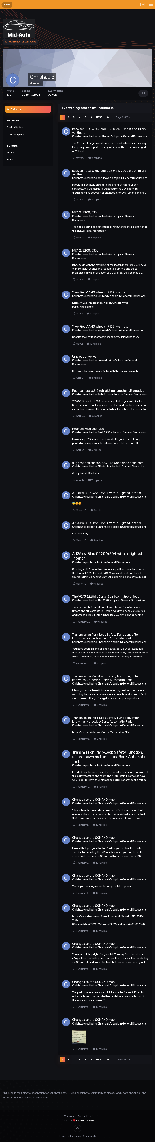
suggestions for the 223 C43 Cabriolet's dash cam (107, 463)
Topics (10, 152)
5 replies (96, 450)
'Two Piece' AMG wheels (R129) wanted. (100, 292)
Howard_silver (106, 360)
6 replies (96, 377)
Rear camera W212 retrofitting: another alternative (108, 390)
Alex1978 (103, 600)
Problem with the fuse (88, 429)
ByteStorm (105, 394)
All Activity (14, 109)
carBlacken (104, 136)
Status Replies (15, 134)
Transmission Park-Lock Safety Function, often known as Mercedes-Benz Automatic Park (106, 636)
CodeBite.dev (85, 1120)
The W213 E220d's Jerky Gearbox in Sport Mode (105, 596)
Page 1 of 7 (122, 117)
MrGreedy (103, 296)
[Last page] (108, 117)
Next (99, 117)
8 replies (96, 157)
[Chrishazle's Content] (143, 93)
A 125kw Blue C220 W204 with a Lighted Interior (106, 493)
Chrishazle (78, 136)
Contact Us (84, 1116)
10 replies (95, 313)
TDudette (104, 466)
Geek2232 (104, 432)
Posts (10, 159)
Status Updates (16, 127)
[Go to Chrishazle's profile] (66, 131)
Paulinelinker (105, 216)
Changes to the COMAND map (93, 799)
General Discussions (135, 136)
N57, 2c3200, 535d (85, 212)
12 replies (101, 824)
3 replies (95, 237)
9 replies (98, 510)
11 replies (96, 480)
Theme (68, 1116)
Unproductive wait (85, 356)
